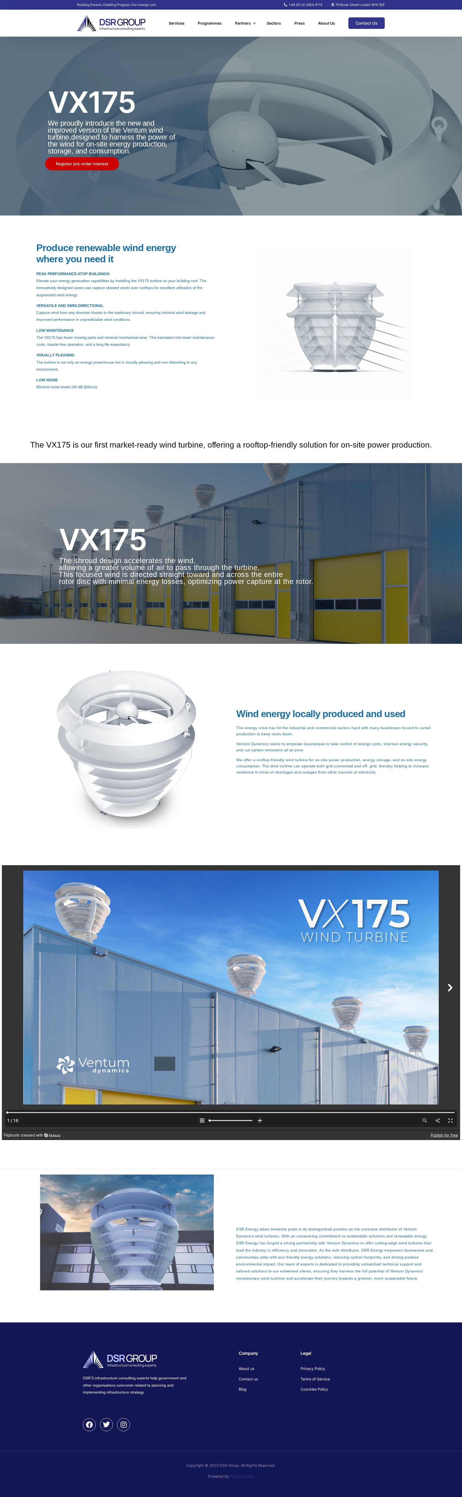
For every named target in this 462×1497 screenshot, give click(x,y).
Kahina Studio (242, 1476)
